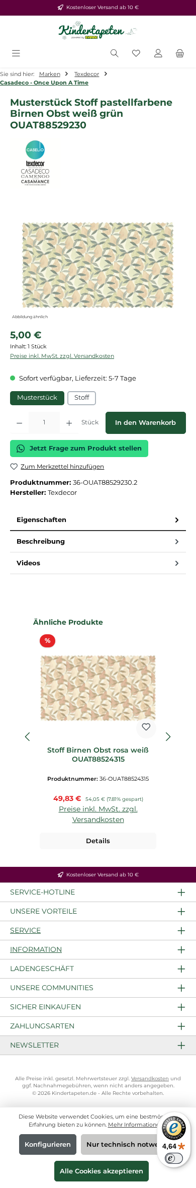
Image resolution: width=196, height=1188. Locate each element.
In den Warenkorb (145, 422)
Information (36, 949)
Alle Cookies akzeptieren (101, 1171)
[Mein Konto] (158, 54)
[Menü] (16, 54)
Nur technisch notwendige (132, 1144)
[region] (98, 265)
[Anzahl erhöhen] (69, 423)
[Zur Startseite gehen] (98, 31)
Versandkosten (150, 1078)
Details (98, 841)
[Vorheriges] (28, 736)
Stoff (81, 397)
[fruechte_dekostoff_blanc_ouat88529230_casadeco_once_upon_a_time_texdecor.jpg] (97, 265)
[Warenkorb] (180, 54)
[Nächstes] (167, 736)
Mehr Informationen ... (138, 1124)
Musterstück (37, 397)
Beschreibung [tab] (41, 541)
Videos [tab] (28, 563)
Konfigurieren (48, 1144)
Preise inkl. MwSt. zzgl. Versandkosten (62, 355)
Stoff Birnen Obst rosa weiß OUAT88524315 (98, 755)
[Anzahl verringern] (19, 423)
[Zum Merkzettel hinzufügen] (146, 728)
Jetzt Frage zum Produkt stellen (86, 448)
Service (25, 930)
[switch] (174, 1158)
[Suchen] (115, 54)
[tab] (98, 520)
